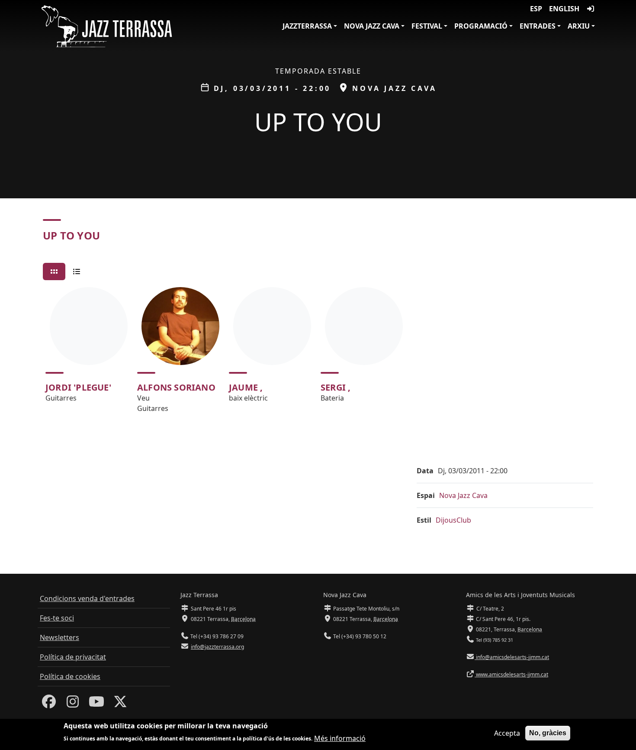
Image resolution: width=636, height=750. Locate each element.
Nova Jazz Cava (371, 26)
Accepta (507, 733)
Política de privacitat (73, 657)
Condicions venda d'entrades (87, 598)
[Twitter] (120, 704)
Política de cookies (70, 676)
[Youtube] (96, 704)
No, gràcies (547, 733)
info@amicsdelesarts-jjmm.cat (512, 657)
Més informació (340, 738)
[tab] (54, 271)
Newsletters (59, 637)
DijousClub (453, 520)
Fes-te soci (57, 618)
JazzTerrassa (307, 26)
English (564, 8)
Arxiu (579, 26)
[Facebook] (49, 704)
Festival (426, 26)
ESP (536, 8)
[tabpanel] (318, 353)
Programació (481, 26)
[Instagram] (72, 704)
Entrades (538, 26)
